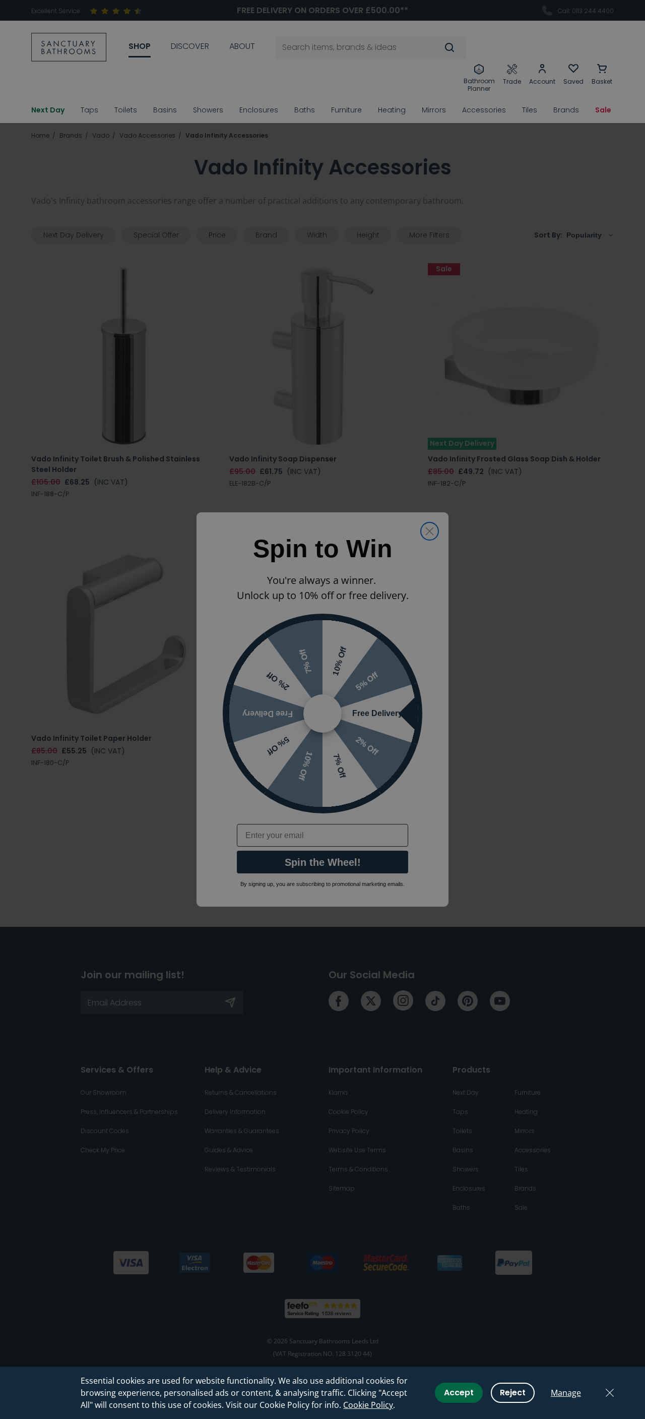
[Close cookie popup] (610, 1393)
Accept (459, 1392)
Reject (513, 1392)
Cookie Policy (368, 1404)
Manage (566, 1392)
